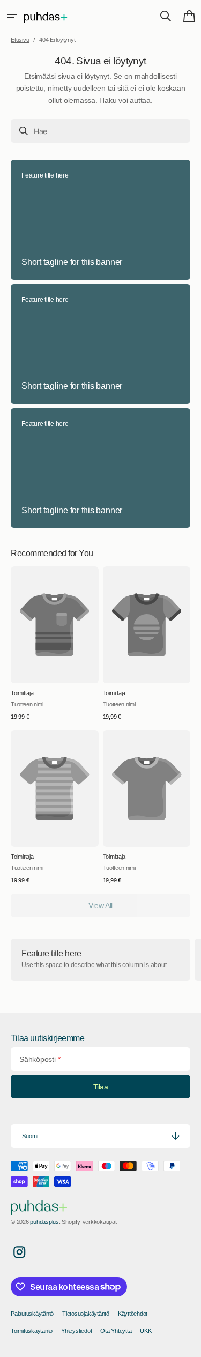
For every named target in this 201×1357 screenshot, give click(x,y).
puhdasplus (44, 1222)
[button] (12, 16)
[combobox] (100, 131)
